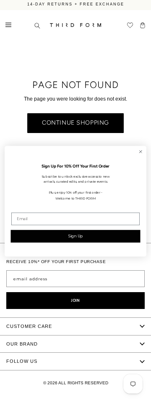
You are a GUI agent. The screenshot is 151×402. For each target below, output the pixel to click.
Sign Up (75, 235)
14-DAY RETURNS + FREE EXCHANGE (75, 4)
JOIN (75, 300)
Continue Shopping (75, 122)
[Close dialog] (141, 151)
